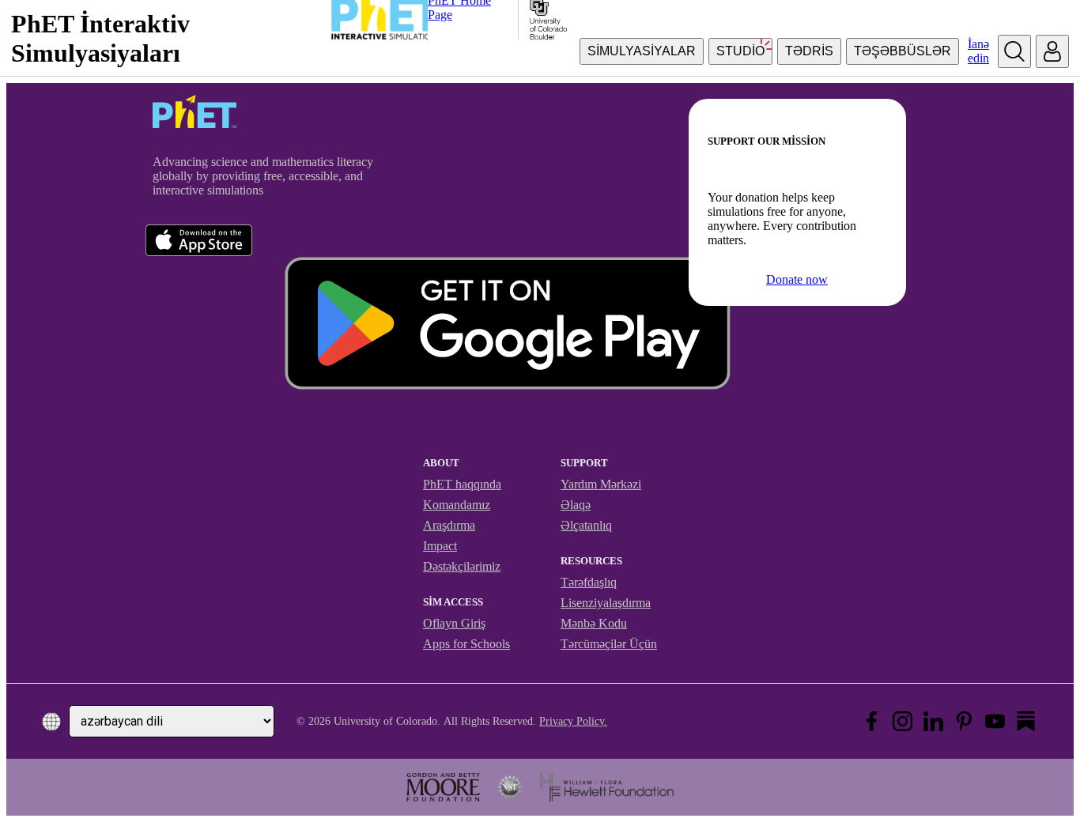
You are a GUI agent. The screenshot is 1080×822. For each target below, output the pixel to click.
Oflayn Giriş (454, 623)
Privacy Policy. (573, 721)
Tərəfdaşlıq (589, 582)
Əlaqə (576, 504)
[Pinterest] (964, 721)
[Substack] (1026, 721)
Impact (440, 545)
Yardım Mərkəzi (601, 484)
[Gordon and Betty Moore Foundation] (443, 787)
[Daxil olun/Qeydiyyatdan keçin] (1052, 51)
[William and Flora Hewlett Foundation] (607, 787)
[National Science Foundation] (510, 787)
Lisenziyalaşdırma (606, 602)
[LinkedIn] (933, 721)
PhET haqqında (462, 484)
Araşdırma (449, 525)
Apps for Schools (466, 643)
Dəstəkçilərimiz (461, 566)
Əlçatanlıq (586, 525)
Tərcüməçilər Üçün (609, 643)
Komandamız (456, 504)
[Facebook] (871, 721)
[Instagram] (902, 721)
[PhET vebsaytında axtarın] (1014, 51)
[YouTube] (995, 721)
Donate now (797, 279)
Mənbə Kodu (594, 623)
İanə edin (978, 51)
